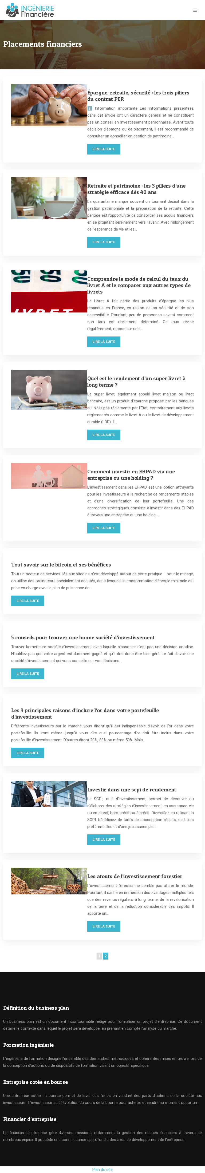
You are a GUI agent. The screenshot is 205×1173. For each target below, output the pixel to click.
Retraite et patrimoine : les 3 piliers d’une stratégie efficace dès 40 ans (136, 189)
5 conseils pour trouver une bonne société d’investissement (83, 637)
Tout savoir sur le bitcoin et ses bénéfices (61, 564)
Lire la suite (104, 149)
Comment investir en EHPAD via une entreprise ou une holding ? (131, 474)
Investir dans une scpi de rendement (131, 789)
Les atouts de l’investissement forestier (134, 876)
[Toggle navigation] (195, 10)
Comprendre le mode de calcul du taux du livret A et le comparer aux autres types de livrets (139, 285)
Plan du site (102, 1169)
